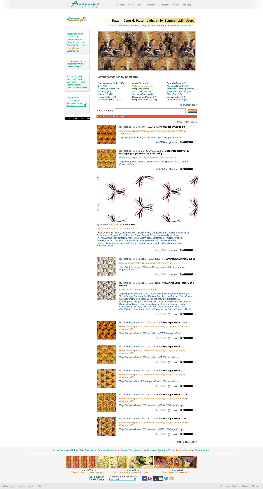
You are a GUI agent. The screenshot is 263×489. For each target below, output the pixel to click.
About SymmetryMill (75, 34)
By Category (142, 25)
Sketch (128, 267)
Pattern (184, 161)
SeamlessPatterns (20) (143, 94)
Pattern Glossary (74, 85)
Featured (130, 25)
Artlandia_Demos (131, 126)
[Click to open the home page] (106, 143)
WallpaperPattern (133, 137)
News (139, 4)
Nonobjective (174, 243)
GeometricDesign (134, 161)
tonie (102, 224)
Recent (164, 25)
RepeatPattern (126, 235)
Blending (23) (104, 91)
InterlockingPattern (136, 238)
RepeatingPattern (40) (108, 88)
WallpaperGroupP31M (154, 405)
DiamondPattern (128, 243)
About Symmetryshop (75, 64)
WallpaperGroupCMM (154, 333)
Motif (163, 267)
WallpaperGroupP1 (152, 357)
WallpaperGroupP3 (134, 381)
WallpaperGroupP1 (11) (178, 86)
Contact (245, 486)
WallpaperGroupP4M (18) (144, 99)
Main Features (73, 36)
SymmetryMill (176, 471)
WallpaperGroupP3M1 (154, 429)
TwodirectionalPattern (167, 296)
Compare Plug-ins (74, 67)
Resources (164, 4)
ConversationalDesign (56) (111, 83)
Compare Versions (74, 39)
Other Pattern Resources (77, 88)
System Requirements (76, 42)
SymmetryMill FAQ (74, 79)
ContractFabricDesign (178, 232)
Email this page (73, 100)
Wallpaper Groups (117, 116)
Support (235, 486)
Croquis (137, 267)
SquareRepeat (142, 235)
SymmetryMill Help (74, 76)
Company (150, 4)
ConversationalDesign (107, 243)
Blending (141, 243)
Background (153, 243)
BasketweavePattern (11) (179, 91)
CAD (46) (102, 86)
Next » (193, 122)
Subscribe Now (73, 51)
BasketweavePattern (166, 240)
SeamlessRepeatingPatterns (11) (182, 88)
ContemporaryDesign (107, 235)
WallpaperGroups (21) (143, 86)
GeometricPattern (128, 164)
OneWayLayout (104, 240)
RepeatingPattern (155, 238)
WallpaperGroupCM (153, 137)
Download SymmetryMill (77, 45)
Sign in (255, 486)
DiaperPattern (143, 232)
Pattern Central (73, 48)
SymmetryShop (131, 471)
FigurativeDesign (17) (177, 83)
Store (130, 4)
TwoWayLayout (104, 238)
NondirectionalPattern (143, 240)
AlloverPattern (128, 232)
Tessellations (156, 235)
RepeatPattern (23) (107, 97)
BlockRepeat (125, 240)
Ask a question (73, 98)
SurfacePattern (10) (176, 97)
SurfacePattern (158, 232)
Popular (154, 25)
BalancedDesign (104, 245)
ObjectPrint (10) (174, 94)
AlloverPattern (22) (141, 83)
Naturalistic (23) (105, 94)
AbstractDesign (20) (141, 91)
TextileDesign (119, 238)
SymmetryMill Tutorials (76, 82)
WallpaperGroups (172, 137)
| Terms (39, 486)
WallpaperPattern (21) (142, 88)
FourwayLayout (177, 304)
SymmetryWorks (87, 471)
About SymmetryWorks (76, 61)
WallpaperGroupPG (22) (109, 99)
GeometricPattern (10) (177, 99)
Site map (225, 486)
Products (120, 4)
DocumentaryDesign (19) (144, 97)
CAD (115, 240)
